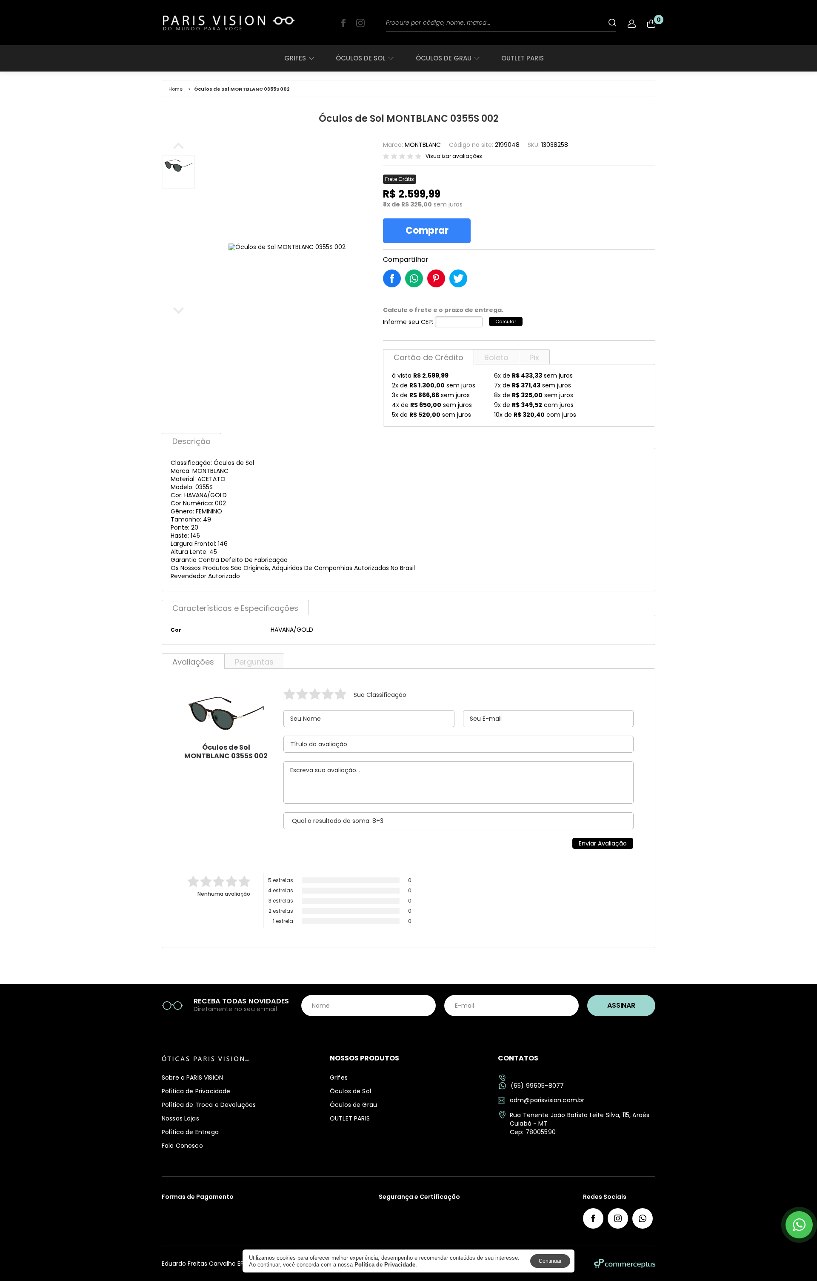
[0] (651, 24)
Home (176, 89)
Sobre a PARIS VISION (192, 1077)
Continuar (550, 1261)
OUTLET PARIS (522, 58)
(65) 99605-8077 (537, 1085)
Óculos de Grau (443, 58)
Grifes (295, 58)
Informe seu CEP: (408, 322)
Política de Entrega (190, 1132)
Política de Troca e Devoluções (209, 1105)
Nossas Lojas (180, 1118)
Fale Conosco (182, 1146)
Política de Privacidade (196, 1091)
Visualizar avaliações (454, 156)
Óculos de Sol (361, 58)
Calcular (505, 321)
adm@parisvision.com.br (547, 1100)
